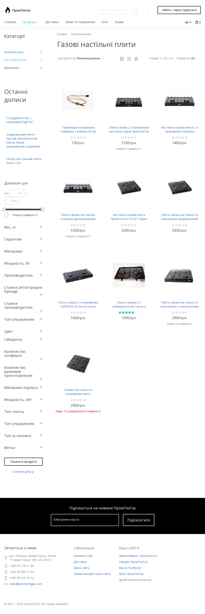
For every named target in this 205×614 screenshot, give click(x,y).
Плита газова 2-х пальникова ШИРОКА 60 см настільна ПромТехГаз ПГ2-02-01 (78, 306)
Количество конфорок (14, 353)
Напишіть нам (83, 556)
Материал (13, 251)
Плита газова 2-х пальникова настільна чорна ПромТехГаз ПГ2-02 (129, 131)
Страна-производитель (18, 305)
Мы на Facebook (130, 568)
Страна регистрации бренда (23, 289)
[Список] (129, 58)
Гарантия (12, 239)
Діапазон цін (16, 183)
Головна (62, 34)
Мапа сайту (81, 568)
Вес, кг (10, 227)
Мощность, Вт (17, 263)
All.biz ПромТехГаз (131, 574)
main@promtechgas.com (25, 584)
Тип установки (17, 436)
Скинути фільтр (23, 471)
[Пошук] (136, 10)
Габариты (13, 339)
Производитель (18, 275)
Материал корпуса (21, 387)
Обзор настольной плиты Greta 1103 (23, 161)
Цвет (8, 331)
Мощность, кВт (18, 400)
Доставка (80, 562)
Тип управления (19, 319)
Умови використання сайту (92, 574)
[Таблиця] (136, 58)
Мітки (9, 448)
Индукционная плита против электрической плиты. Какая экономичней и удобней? (23, 140)
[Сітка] (121, 58)
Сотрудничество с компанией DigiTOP (19, 120)
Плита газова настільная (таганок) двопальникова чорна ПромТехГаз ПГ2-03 (78, 219)
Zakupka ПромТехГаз (133, 562)
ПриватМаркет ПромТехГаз (138, 556)
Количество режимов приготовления (18, 371)
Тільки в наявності (24, 215)
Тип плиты (14, 412)
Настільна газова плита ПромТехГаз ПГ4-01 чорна (129, 217)
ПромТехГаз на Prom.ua (135, 580)
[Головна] (17, 10)
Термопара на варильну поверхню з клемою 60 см (78, 129)
